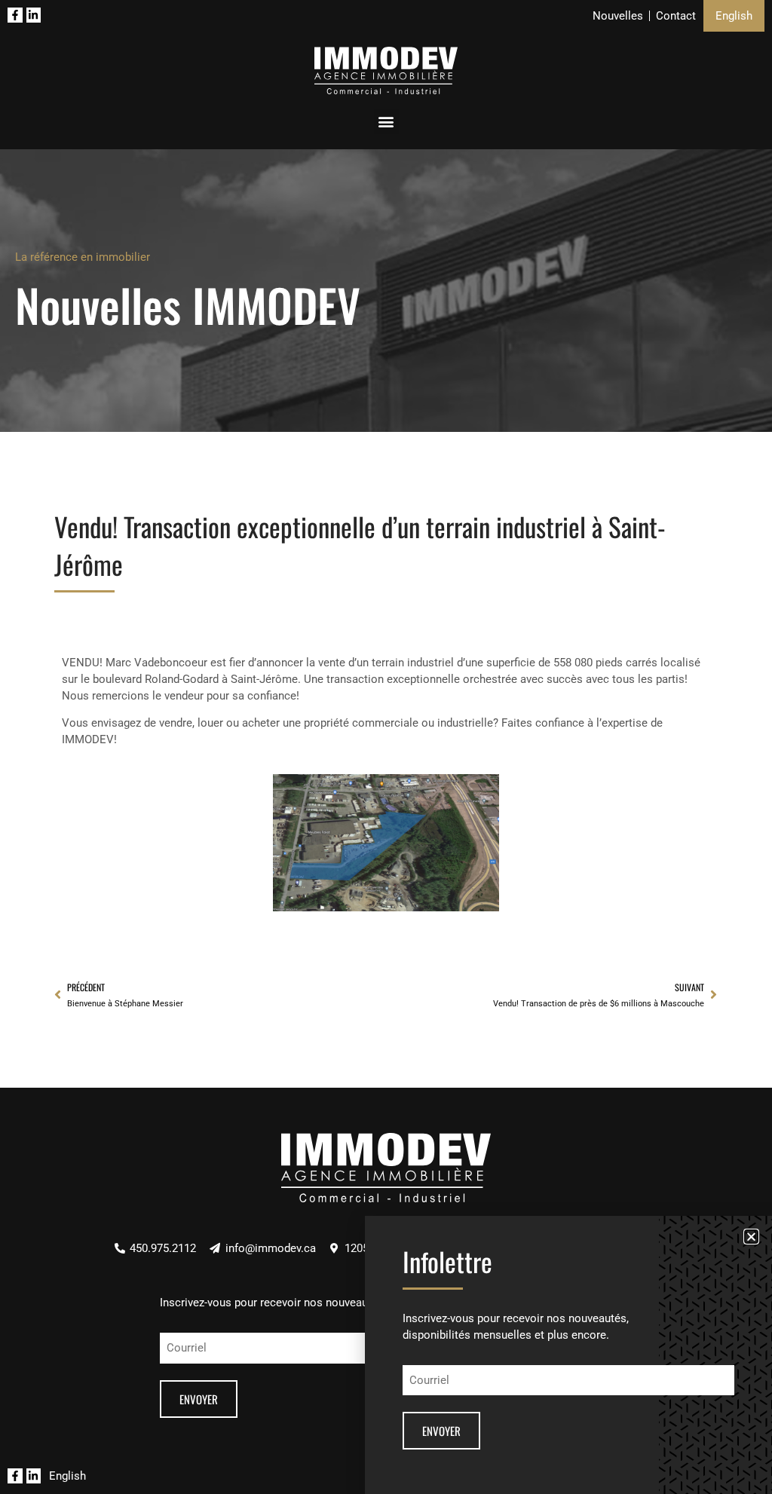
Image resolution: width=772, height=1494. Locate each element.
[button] (751, 1236)
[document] (386, 747)
